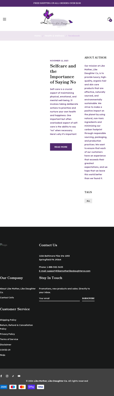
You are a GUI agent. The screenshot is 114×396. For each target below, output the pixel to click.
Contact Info (7, 297)
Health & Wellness (54, 35)
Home (37, 35)
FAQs (2, 355)
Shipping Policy (8, 320)
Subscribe (88, 298)
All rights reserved (78, 381)
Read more (60, 147)
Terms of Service (9, 339)
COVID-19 (5, 350)
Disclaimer (5, 344)
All (88, 201)
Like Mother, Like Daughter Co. (51, 381)
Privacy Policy (7, 334)
